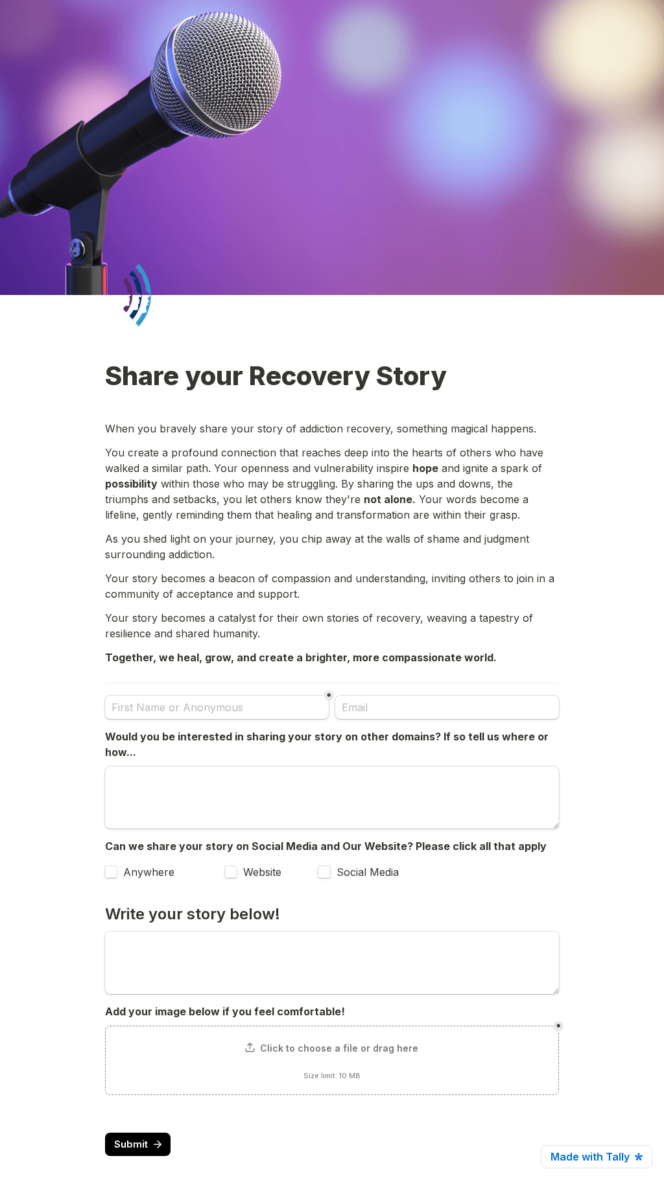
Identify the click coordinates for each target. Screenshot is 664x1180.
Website (262, 872)
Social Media (368, 872)
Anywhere (148, 872)
